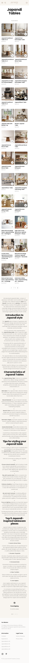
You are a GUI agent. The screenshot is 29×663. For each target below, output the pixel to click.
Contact (3, 636)
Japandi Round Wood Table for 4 (7, 60)
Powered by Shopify (15, 658)
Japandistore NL (5, 644)
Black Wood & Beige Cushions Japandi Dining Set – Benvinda (21, 255)
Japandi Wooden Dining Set (20, 167)
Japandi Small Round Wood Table (21, 60)
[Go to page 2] (17, 287)
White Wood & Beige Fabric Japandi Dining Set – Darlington (7, 232)
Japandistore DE (5, 649)
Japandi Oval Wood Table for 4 (7, 103)
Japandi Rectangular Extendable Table (21, 81)
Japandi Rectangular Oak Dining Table (21, 188)
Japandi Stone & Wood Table (6, 145)
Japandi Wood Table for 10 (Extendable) (7, 81)
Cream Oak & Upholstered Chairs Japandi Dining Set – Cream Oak (7, 256)
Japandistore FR (5, 646)
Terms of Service (20, 636)
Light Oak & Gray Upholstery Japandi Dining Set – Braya (20, 232)
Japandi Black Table (20, 102)
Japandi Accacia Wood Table (6, 167)
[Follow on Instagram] (2, 654)
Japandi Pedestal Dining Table (6, 210)
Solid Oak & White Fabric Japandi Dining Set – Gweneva (21, 279)
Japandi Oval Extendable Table (20, 38)
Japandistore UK (5, 641)
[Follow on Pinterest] (6, 654)
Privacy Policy (19, 639)
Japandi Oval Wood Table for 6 (7, 38)
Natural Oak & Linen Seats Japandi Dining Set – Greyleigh (7, 279)
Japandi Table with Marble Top (6, 124)
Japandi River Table (7, 188)
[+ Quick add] (12, 34)
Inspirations (4, 639)
